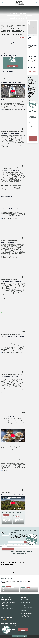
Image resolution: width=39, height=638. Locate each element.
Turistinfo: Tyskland (32, 72)
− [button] (29, 23)
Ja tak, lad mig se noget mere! (33, 138)
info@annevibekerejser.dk (7, 608)
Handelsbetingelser (25, 605)
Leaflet (29, 34)
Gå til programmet (13, 66)
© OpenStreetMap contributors (31, 35)
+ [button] (29, 22)
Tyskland (12, 20)
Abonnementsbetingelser (26, 607)
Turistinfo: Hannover (32, 71)
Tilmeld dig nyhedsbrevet (13, 540)
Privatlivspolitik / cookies (26, 609)
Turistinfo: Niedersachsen (31, 69)
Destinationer (4, 20)
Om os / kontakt (24, 599)
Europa (9, 20)
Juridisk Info (23, 610)
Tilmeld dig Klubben (7, 549)
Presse (22, 604)
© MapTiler (31, 34)
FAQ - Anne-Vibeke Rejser (27, 600)
